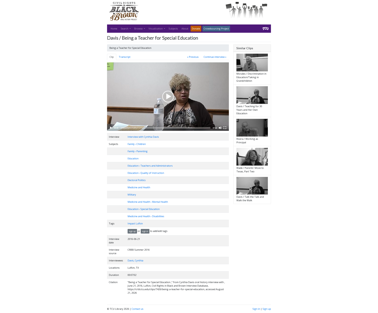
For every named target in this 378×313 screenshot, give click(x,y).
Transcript (124, 57)
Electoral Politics (137, 180)
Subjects (173, 28)
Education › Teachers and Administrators (150, 165)
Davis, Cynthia (135, 260)
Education (133, 158)
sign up (132, 231)
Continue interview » (215, 57)
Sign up (267, 308)
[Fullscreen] (224, 127)
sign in (145, 231)
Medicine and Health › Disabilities (146, 216)
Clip (112, 57)
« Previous (193, 57)
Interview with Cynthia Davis (143, 136)
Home (114, 28)
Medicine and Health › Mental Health (148, 201)
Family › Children (137, 144)
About (184, 28)
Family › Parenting (138, 151)
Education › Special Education (144, 209)
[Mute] (220, 127)
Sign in (256, 308)
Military (132, 194)
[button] (168, 96)
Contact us (137, 308)
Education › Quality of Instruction (146, 173)
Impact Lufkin (135, 223)
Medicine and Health (139, 187)
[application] (168, 96)
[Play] (110, 127)
